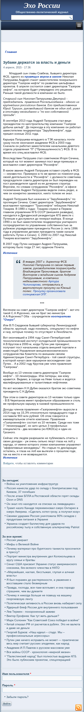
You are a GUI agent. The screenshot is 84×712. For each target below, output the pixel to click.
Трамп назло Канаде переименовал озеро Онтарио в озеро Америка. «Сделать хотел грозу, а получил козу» (43, 509)
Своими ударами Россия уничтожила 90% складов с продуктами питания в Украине (41, 517)
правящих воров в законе (43, 76)
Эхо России (42, 5)
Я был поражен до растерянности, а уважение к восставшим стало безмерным (39, 581)
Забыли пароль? (17, 697)
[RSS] (78, 707)
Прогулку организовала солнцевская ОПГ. (44, 292)
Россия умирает (17, 540)
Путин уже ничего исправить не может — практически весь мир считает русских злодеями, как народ (42, 641)
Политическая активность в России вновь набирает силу (44, 603)
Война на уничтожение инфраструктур (32, 483)
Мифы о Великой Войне (23, 544)
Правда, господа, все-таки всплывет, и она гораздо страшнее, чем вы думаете (41, 589)
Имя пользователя (16, 673)
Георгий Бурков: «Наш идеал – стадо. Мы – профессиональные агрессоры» (36, 634)
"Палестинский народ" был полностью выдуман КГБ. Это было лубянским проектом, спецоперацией (42, 658)
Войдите (8, 463)
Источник (10, 252)
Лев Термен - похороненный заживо (31, 611)
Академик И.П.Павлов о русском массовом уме (38, 647)
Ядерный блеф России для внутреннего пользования (42, 607)
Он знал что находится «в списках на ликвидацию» (41, 503)
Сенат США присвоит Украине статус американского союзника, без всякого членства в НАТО (42, 565)
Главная (11, 51)
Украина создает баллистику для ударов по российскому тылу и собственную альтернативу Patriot (43, 525)
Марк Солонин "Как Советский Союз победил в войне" (43, 620)
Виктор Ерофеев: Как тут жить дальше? (33, 616)
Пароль (8, 685)
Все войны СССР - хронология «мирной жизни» (39, 652)
